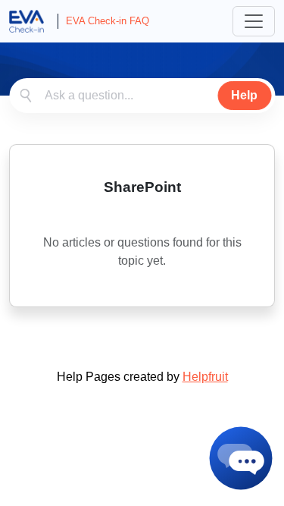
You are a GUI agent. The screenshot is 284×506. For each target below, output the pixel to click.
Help (244, 95)
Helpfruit (205, 376)
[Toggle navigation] (254, 21)
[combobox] (142, 95)
